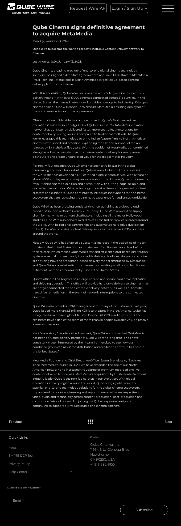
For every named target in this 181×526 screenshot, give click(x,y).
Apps (12, 447)
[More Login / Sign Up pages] (146, 8)
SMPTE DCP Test (21, 455)
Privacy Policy (19, 464)
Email (18, 500)
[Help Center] (71, 472)
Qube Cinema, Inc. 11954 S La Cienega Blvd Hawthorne (109, 449)
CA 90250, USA (102, 459)
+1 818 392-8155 (102, 464)
